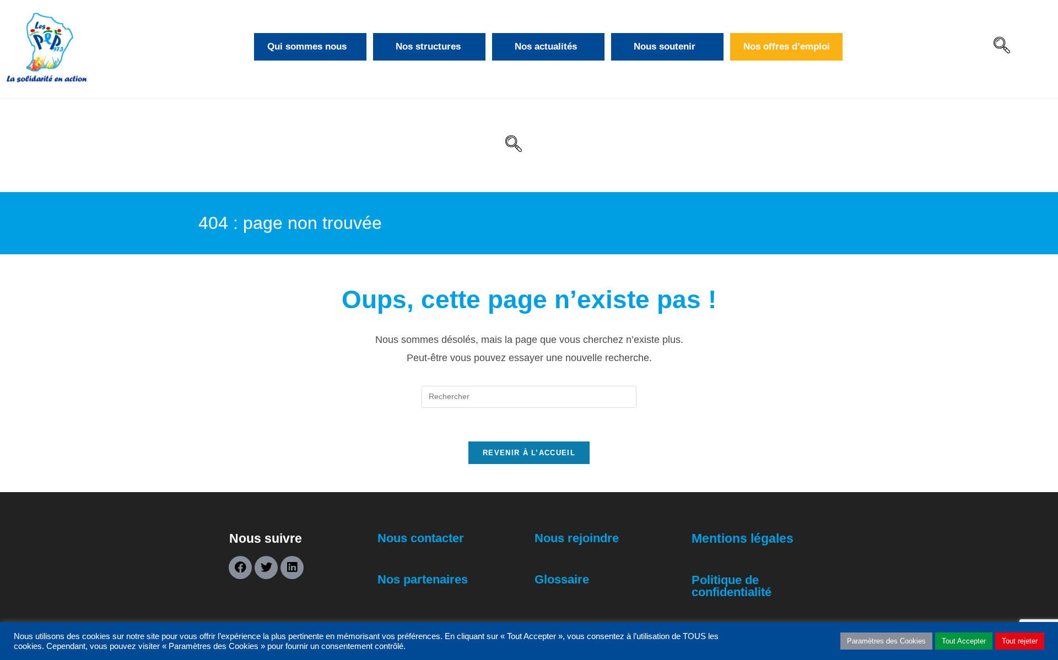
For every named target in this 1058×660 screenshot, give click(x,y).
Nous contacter (420, 538)
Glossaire (562, 579)
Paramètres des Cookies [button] (886, 641)
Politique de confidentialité (731, 586)
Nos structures (428, 46)
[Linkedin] (292, 567)
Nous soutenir (664, 46)
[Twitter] (266, 567)
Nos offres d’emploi (786, 46)
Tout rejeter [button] (1020, 641)
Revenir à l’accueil (529, 453)
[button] (1002, 47)
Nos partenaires (422, 579)
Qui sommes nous (307, 46)
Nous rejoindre (577, 538)
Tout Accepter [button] (964, 641)
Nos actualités (546, 46)
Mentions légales (743, 538)
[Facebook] (240, 567)
